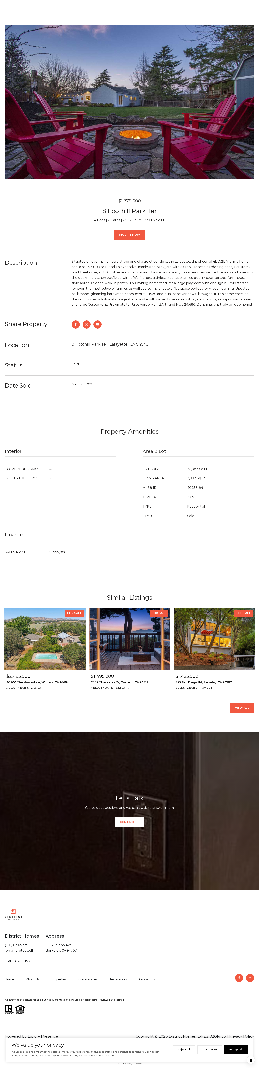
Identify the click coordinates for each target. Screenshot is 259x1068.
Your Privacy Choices (129, 1063)
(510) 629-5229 (16, 945)
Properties (58, 979)
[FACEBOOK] (239, 978)
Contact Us (147, 979)
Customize (210, 1049)
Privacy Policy (241, 1036)
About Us (32, 979)
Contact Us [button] (129, 822)
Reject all (184, 1049)
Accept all (236, 1049)
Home (9, 979)
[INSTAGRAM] (250, 978)
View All (242, 707)
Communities (88, 979)
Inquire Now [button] (129, 234)
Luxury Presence (43, 1036)
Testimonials (118, 979)
